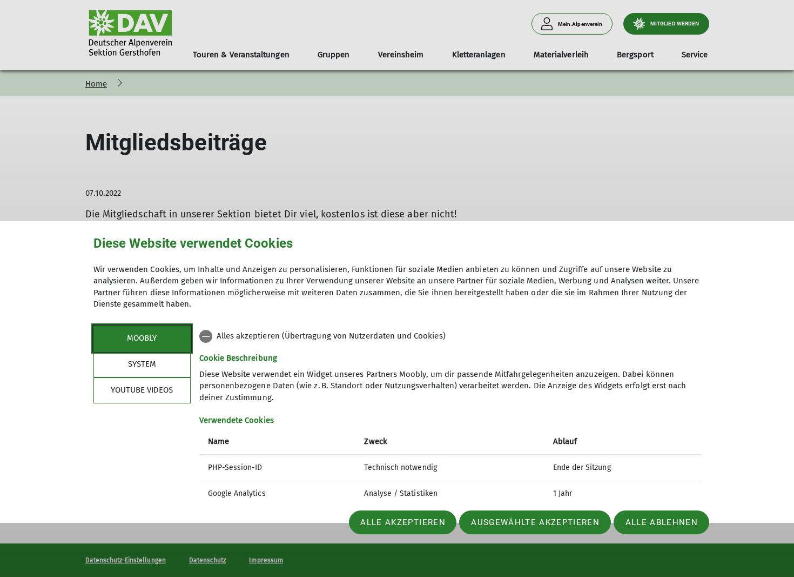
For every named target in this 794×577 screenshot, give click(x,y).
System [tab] (142, 364)
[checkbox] (450, 336)
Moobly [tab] (142, 338)
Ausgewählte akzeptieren (535, 522)
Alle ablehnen (661, 522)
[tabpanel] (450, 416)
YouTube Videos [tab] (142, 390)
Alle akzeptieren (402, 522)
